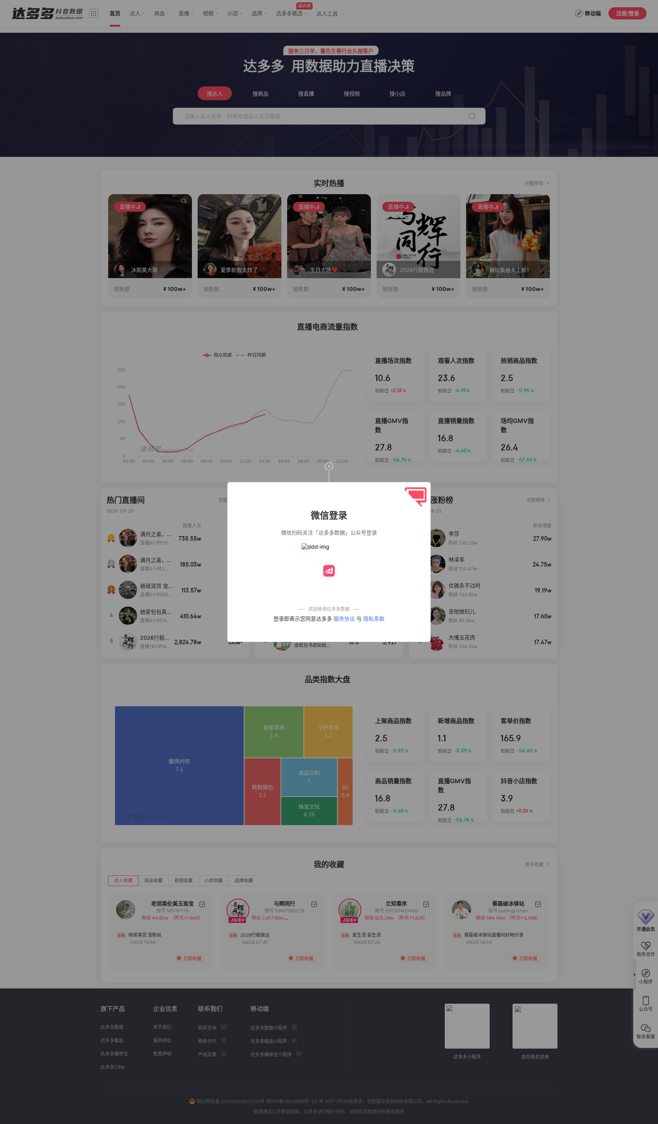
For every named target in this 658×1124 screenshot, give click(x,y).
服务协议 (344, 618)
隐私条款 (374, 618)
